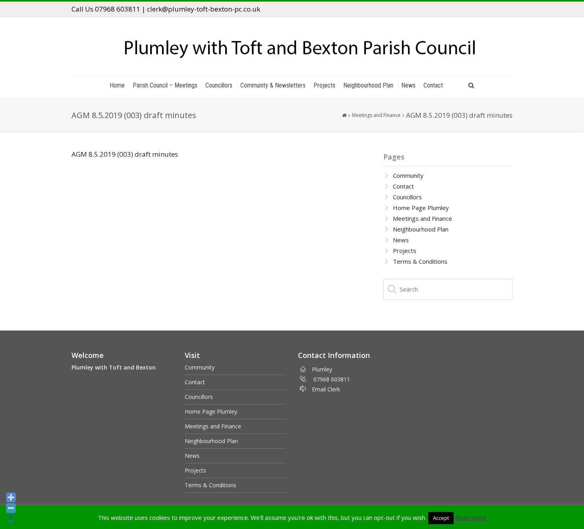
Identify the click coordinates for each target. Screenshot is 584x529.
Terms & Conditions (420, 261)
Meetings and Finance (376, 115)
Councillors (218, 85)
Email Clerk (326, 389)
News (408, 85)
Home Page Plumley (421, 208)
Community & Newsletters (273, 85)
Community (408, 175)
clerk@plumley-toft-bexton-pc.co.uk (203, 9)
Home (117, 85)
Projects (324, 85)
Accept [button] (441, 517)
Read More (470, 517)
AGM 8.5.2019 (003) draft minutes (125, 154)
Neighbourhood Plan (368, 85)
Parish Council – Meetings (165, 85)
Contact (433, 85)
